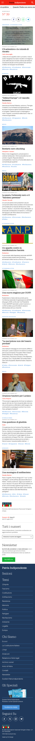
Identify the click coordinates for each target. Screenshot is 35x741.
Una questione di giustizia (14, 422)
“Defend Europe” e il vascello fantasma (15, 99)
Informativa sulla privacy (9, 734)
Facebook (4, 719)
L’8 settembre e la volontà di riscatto (15, 50)
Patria (17, 2)
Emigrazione (17, 118)
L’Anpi (4, 650)
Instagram (16, 719)
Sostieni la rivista (10, 707)
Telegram (21, 719)
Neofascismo (7, 120)
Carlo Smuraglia (7, 54)
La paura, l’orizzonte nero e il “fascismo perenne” (16, 196)
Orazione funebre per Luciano (16, 395)
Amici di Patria (7, 666)
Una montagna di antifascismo (16, 472)
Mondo (25, 118)
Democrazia (27, 67)
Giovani (21, 444)
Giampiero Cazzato (8, 151)
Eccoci (4, 641)
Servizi (4, 124)
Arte (14, 494)
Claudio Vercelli (7, 200)
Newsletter (6, 675)
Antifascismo (7, 67)
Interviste (5, 73)
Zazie (4, 425)
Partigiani (13, 312)
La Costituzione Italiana (10, 646)
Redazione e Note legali (10, 658)
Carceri (5, 444)
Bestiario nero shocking (13, 148)
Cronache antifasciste (9, 316)
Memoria (6, 69)
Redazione (5, 253)
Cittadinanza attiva (16, 24)
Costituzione (17, 67)
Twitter (10, 719)
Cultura (5, 365)
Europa (4, 630)
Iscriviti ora (8, 559)
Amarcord (5, 654)
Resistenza (13, 69)
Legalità (5, 626)
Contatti (5, 670)
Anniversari (5, 24)
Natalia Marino (7, 103)
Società (14, 166)
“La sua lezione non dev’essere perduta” (16, 342)
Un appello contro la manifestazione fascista (13, 249)
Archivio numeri (8, 662)
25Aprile (5, 584)
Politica (5, 219)
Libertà (5, 264)
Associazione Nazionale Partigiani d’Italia (18, 730)
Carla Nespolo (6, 399)
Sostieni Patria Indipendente (12, 679)
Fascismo (26, 262)
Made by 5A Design (7, 737)
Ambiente (5, 622)
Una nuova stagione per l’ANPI (16, 292)
